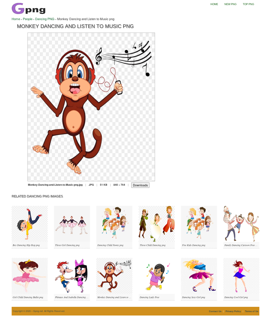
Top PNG (248, 4)
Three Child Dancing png (153, 245)
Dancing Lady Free (149, 297)
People (27, 19)
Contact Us (215, 311)
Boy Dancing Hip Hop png (26, 245)
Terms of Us (251, 311)
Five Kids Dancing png (193, 245)
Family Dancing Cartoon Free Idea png (244, 245)
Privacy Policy (233, 311)
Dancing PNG (44, 19)
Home (214, 4)
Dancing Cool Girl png (236, 297)
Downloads (140, 185)
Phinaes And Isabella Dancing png (72, 297)
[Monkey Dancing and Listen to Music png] (91, 106)
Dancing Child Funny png (110, 245)
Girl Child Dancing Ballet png (28, 297)
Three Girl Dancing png (67, 245)
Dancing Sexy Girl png (193, 297)
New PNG (230, 4)
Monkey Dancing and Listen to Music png (118, 297)
